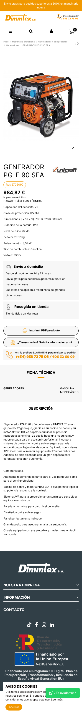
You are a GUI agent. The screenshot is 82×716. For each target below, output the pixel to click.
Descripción (41, 408)
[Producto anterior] (76, 43)
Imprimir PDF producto (44, 330)
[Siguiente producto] (78, 43)
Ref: (8, 184)
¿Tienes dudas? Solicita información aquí (44, 342)
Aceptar (14, 707)
